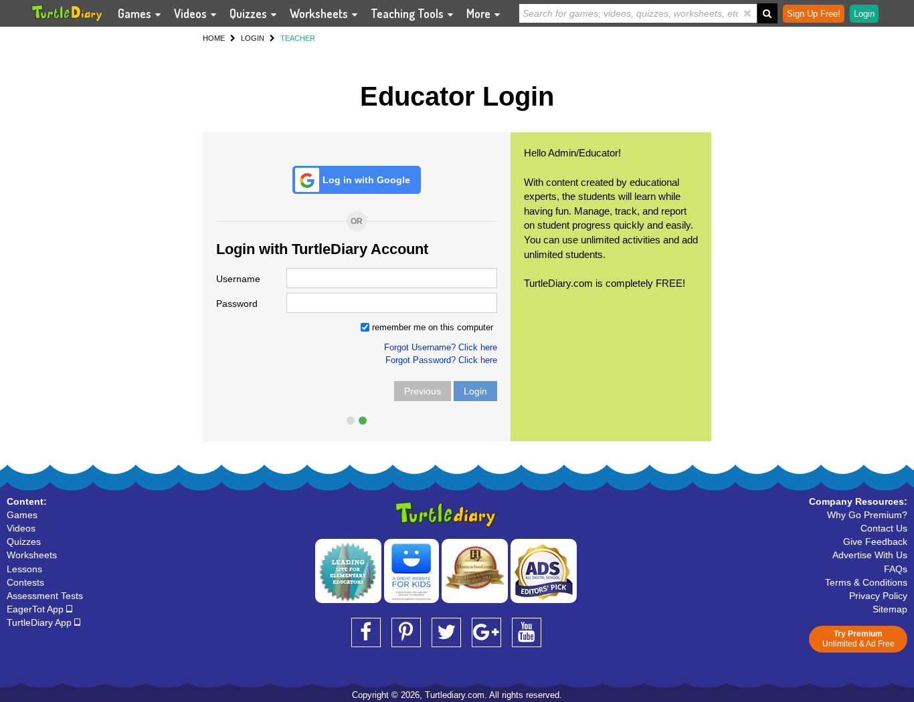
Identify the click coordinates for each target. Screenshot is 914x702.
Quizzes (250, 13)
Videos (191, 13)
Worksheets (320, 13)
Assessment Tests (45, 595)
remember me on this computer (431, 327)
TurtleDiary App (40, 622)
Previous (422, 391)
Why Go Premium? (867, 514)
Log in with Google (366, 179)
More (479, 13)
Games (136, 13)
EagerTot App (36, 609)
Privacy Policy (878, 595)
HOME (214, 38)
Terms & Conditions (866, 582)
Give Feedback (875, 541)
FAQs (895, 569)
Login (475, 391)
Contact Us (883, 528)
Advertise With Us (869, 555)
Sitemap (890, 609)
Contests (25, 582)
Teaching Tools (408, 13)
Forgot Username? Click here (440, 347)
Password (237, 303)
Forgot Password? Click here (441, 360)
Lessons (24, 569)
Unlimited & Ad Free (858, 639)
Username (238, 278)
